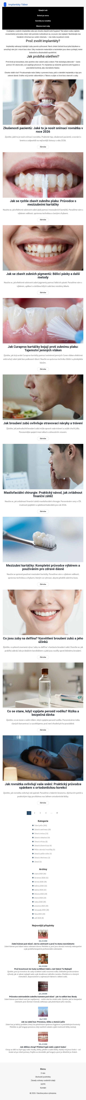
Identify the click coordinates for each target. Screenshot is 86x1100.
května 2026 (40, 886)
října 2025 (39, 914)
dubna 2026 (40, 890)
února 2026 (40, 898)
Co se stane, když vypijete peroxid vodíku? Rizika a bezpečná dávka (43, 713)
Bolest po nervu (43, 15)
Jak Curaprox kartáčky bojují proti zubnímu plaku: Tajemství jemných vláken (43, 348)
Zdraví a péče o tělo (43, 853)
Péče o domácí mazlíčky (44, 849)
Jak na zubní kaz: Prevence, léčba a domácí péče (43, 1022)
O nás (43, 1073)
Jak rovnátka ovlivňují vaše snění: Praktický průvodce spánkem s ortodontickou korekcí (43, 785)
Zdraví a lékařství (42, 837)
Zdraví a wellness (42, 829)
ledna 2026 (40, 902)
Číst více (43, 147)
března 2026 (40, 894)
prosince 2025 (41, 906)
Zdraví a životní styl (43, 845)
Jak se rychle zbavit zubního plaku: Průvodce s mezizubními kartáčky (43, 202)
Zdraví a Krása (40, 841)
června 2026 (40, 882)
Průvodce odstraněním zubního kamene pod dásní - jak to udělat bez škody (43, 997)
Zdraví (38, 862)
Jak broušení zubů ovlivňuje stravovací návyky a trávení (43, 423)
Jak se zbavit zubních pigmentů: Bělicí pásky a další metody (43, 275)
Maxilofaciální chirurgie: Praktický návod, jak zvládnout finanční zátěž (43, 494)
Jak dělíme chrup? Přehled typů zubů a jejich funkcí (43, 1047)
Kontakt (43, 1088)
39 (57, 813)
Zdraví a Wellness (42, 857)
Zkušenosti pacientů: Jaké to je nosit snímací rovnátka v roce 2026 (43, 129)
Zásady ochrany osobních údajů (43, 1080)
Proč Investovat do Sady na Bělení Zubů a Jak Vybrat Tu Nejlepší (43, 969)
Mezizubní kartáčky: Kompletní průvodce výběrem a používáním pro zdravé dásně (43, 567)
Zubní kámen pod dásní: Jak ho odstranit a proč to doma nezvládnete (43, 944)
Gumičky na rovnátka (43, 21)
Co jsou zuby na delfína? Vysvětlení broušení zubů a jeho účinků (43, 640)
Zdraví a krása (41, 833)
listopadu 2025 (41, 910)
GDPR (43, 1084)
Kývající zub (43, 10)
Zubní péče (40, 825)
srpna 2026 (40, 874)
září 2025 (39, 918)
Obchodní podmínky (43, 1077)
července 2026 (41, 878)
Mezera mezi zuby (43, 26)
